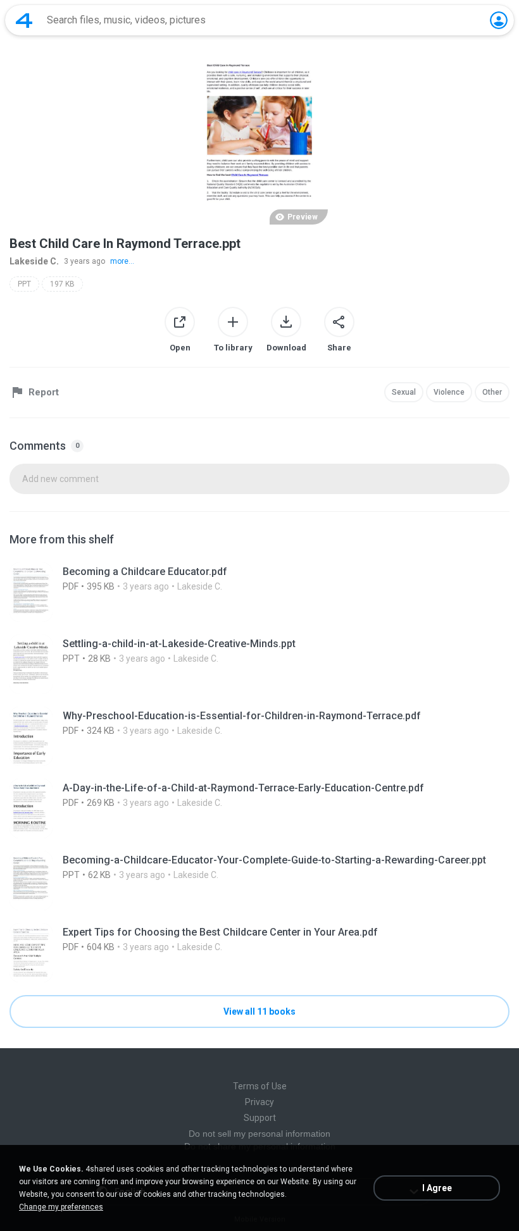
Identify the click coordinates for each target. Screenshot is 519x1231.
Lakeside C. (34, 261)
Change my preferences (61, 1207)
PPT (24, 284)
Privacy (259, 1102)
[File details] (259, 592)
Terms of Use (260, 1086)
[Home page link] (24, 20)
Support (260, 1118)
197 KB (62, 284)
